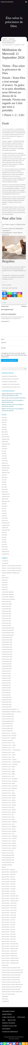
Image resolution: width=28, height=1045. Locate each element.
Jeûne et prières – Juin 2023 (8, 919)
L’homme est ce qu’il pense (9, 1026)
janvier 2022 (5, 549)
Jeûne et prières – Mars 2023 (9, 936)
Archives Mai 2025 (6, 692)
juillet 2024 (4, 477)
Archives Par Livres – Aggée (8, 771)
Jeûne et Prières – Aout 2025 (8, 884)
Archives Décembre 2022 (8, 628)
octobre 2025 (5, 441)
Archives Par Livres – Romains (9, 843)
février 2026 (5, 432)
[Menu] (26, 2)
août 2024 (4, 475)
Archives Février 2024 (7, 642)
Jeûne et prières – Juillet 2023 (9, 912)
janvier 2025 (5, 463)
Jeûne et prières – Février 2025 (9, 908)
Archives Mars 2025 (6, 704)
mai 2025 (4, 453)
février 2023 (5, 518)
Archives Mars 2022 (6, 697)
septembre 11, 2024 (19, 44)
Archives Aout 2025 (6, 611)
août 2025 (4, 446)
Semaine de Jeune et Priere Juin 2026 (11, 977)
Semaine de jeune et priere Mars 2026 (11, 982)
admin (3, 400)
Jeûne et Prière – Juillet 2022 (8, 874)
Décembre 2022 (5, 522)
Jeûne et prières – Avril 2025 (8, 893)
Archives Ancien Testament (8, 599)
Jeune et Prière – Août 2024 (8, 869)
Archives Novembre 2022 (8, 714)
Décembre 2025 (5, 436)
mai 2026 (4, 424)
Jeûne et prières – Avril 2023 (8, 888)
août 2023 (4, 503)
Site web (3, 348)
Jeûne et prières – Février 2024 (9, 905)
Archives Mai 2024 (6, 690)
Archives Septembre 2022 (8, 855)
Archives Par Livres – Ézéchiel (9, 795)
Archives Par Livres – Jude (8, 817)
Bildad (3, 409)
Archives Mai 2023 (6, 687)
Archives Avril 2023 (6, 618)
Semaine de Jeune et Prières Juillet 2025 (11, 987)
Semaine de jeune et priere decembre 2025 (12, 970)
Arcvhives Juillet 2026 (7, 864)
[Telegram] (14, 293)
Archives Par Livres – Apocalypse (9, 778)
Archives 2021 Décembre (8, 592)
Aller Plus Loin (5, 577)
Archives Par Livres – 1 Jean (8, 742)
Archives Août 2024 (6, 608)
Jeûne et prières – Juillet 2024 (9, 915)
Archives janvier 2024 (7, 654)
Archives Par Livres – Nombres (9, 831)
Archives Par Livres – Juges (8, 819)
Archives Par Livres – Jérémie (9, 809)
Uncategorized (5, 1001)
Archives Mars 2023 (6, 699)
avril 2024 (4, 484)
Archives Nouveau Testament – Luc (10, 709)
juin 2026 (4, 422)
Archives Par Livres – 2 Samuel (9, 759)
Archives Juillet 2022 (6, 661)
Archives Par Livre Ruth (7, 740)
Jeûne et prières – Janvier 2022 (9, 910)
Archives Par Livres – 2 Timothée (9, 764)
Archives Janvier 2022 (7, 649)
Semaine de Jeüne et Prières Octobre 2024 (12, 991)
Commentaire (5, 321)
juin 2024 (4, 479)
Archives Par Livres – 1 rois (8, 747)
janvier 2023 (5, 520)
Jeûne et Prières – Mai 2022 (8, 927)
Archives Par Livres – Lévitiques (9, 821)
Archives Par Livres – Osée (8, 833)
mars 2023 (4, 515)
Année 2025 (4, 587)
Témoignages (5, 996)
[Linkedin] (14, 296)
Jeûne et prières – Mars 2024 (9, 939)
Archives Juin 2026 (6, 683)
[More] (4, 298)
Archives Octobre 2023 (7, 726)
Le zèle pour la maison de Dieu (9, 381)
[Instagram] (19, 293)
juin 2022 (4, 537)
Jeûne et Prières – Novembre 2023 (10, 946)
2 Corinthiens (5, 563)
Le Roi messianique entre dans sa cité (11, 387)
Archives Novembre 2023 (8, 716)
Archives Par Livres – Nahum (9, 829)
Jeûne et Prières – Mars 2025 (9, 941)
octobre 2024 (5, 470)
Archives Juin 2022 (6, 671)
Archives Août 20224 (7, 604)
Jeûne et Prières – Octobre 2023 (9, 953)
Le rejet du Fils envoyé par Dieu (9, 376)
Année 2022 (4, 580)
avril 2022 (4, 542)
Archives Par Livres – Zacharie (9, 848)
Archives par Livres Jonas (8, 853)
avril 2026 (4, 427)
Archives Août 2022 (6, 601)
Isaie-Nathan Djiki (8, 44)
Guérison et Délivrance (8, 1023)
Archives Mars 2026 (6, 706)
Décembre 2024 (5, 465)
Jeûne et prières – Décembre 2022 (10, 896)
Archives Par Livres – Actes (8, 769)
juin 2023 (4, 508)
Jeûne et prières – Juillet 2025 (9, 917)
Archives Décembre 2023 (8, 630)
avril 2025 (4, 456)
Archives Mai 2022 (6, 685)
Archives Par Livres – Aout (8, 776)
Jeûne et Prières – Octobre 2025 (9, 955)
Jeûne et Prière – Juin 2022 (8, 876)
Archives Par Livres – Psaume (9, 841)
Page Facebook (6, 1028)
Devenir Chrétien (7, 1014)
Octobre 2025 (5, 965)
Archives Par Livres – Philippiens (9, 836)
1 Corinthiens (5, 561)
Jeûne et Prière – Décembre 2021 (10, 872)
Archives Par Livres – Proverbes (9, 838)
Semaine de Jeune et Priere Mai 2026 (11, 979)
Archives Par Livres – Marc (8, 824)
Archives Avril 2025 (6, 623)
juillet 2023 (4, 506)
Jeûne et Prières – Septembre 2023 (10, 960)
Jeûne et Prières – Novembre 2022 (10, 943)
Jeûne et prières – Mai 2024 (8, 931)
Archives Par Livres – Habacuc (9, 802)
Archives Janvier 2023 (7, 652)
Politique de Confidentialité (10, 1031)
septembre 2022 (6, 530)
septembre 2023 (6, 501)
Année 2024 (11, 39)
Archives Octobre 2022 (7, 723)
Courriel (3, 342)
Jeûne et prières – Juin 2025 (8, 924)
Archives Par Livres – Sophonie (9, 845)
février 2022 (5, 546)
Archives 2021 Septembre (8, 596)
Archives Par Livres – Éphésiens (9, 788)
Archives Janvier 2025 (7, 656)
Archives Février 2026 (7, 647)
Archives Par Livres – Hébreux (9, 805)
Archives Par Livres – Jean (8, 807)
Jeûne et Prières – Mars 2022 (9, 934)
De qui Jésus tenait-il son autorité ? (10, 379)
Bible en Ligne (12, 1020)
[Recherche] (25, 368)
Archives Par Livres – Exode (8, 793)
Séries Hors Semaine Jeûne (8, 994)
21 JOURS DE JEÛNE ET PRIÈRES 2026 (10, 573)
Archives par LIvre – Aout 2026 (9, 735)
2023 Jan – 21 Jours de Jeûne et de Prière (11, 565)
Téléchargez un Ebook (8, 1011)
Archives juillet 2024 (6, 666)
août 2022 (4, 532)
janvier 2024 (5, 491)
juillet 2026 (4, 420)
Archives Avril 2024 (6, 620)
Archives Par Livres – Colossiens (9, 781)
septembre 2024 (6, 472)
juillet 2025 (4, 448)
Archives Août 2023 (6, 606)
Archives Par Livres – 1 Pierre (9, 745)
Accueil (3, 575)
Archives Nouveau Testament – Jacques (11, 711)
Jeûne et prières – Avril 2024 (8, 891)
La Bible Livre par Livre (8, 1017)
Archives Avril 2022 (6, 616)
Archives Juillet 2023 (6, 663)
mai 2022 (4, 539)
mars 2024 (4, 487)
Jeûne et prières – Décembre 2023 (10, 898)
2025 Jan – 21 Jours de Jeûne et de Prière (11, 570)
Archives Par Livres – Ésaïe (8, 790)
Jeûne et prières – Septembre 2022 (10, 958)
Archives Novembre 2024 (8, 718)
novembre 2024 (5, 468)
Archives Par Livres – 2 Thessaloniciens (11, 762)
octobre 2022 (5, 527)
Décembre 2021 (5, 551)
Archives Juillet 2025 (6, 668)
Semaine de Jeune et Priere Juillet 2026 (11, 975)
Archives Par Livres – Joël (8, 814)
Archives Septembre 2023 (8, 857)
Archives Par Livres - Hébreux (9, 40)
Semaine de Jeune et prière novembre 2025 (12, 984)
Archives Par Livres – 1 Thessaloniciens (11, 750)
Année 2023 (4, 582)
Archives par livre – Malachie (9, 738)
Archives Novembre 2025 (8, 721)
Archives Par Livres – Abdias (8, 766)
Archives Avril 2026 (6, 625)
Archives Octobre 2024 (7, 728)
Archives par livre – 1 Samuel (9, 733)
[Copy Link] (19, 296)
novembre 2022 (5, 525)
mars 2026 (4, 429)
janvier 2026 (5, 434)
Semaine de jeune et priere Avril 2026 (11, 967)
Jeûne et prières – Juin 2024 (8, 922)
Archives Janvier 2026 (7, 659)
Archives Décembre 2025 (8, 635)
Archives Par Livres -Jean (8, 850)
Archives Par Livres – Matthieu (9, 826)
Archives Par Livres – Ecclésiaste (9, 785)
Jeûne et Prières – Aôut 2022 (8, 879)
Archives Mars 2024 (6, 702)
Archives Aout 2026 (6, 613)
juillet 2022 (4, 534)
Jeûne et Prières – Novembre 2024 (10, 948)
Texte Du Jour (5, 998)
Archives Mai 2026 (6, 695)
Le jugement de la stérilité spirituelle (11, 384)
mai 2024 (4, 482)
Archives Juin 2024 (6, 675)
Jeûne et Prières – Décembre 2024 (10, 900)
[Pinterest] (9, 296)
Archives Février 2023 (7, 640)
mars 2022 (4, 544)
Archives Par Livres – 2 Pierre (9, 754)
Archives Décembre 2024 (8, 632)
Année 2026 (4, 589)
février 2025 (5, 460)
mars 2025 (4, 458)
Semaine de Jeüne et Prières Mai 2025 (11, 989)
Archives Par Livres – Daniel (8, 783)
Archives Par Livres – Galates (9, 797)
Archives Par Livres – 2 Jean (8, 752)
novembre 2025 (5, 439)
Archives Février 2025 (7, 644)
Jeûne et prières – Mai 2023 (8, 929)
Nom (3, 339)
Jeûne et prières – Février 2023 (9, 903)
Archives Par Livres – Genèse (9, 800)
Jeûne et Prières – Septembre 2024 (10, 963)
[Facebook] (4, 293)
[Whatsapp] (9, 293)
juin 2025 (4, 451)
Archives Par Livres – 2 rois (8, 757)
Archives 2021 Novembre (8, 594)
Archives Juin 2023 (6, 673)
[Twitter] (4, 296)
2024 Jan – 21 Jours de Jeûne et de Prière (11, 568)
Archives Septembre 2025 (8, 862)
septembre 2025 (6, 444)
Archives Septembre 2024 (8, 42)
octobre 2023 (5, 499)
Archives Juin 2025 (6, 678)
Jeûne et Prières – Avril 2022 (8, 886)
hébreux (4, 867)
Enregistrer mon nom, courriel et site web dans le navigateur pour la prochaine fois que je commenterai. (14, 355)
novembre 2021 (5, 554)
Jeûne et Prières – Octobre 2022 (9, 951)
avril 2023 (4, 513)
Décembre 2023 (5, 494)
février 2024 (5, 489)
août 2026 (4, 417)
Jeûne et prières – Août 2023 (8, 881)
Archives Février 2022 (7, 637)
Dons (3, 1020)
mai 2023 (4, 511)
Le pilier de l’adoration (20, 398)
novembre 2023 (5, 496)
